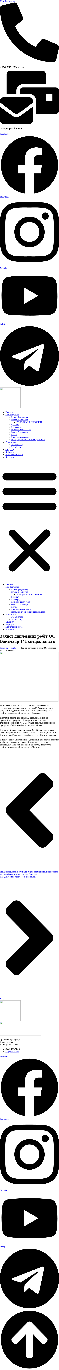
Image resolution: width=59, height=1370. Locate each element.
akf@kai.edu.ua (12, 1051)
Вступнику (10, 442)
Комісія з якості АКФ (21, 429)
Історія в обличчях (19, 419)
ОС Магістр (16, 447)
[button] (29, 521)
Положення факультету (22, 437)
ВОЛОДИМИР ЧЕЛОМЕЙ (29, 422)
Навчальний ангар (14, 454)
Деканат (15, 424)
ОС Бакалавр (17, 444)
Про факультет (12, 414)
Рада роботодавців (19, 432)
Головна (9, 412)
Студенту (9, 449)
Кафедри (9, 452)
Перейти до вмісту (8, 1)
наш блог (14, 648)
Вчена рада (16, 427)
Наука (14, 434)
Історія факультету (19, 417)
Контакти (9, 457)
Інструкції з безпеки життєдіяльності (28, 439)
